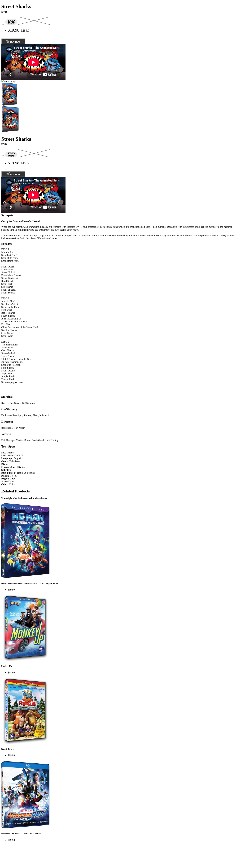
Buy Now (15, 42)
